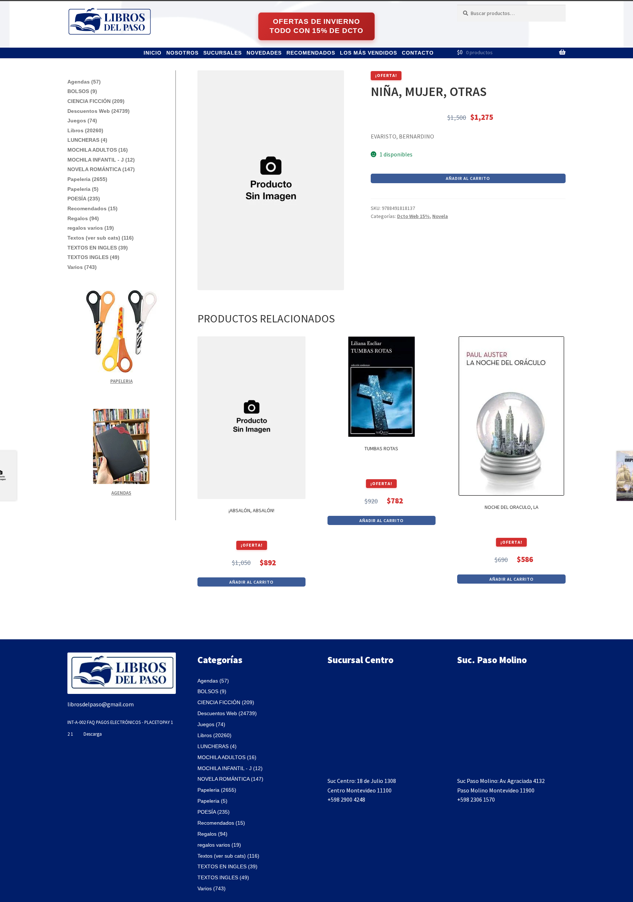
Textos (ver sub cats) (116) (100, 238)
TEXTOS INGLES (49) (93, 257)
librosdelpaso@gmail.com (100, 704)
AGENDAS (121, 493)
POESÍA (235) (83, 199)
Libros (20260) (85, 130)
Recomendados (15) (92, 208)
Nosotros (182, 53)
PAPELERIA (121, 381)
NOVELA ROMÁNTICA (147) (101, 169)
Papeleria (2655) (87, 179)
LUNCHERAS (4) (87, 140)
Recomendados (310, 53)
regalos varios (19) (90, 228)
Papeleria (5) (83, 189)
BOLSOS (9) (82, 91)
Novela (440, 216)
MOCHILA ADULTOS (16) (97, 150)
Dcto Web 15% (413, 216)
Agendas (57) (84, 82)
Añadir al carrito (468, 178)
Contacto (418, 53)
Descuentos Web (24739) (98, 111)
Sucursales (222, 53)
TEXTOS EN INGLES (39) (97, 248)
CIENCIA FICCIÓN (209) (96, 101)
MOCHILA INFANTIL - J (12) (101, 160)
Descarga (93, 734)
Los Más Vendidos (368, 53)
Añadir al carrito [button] (251, 582)
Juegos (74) (82, 120)
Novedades (264, 53)
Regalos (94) (83, 218)
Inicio (153, 53)
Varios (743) (82, 267)
